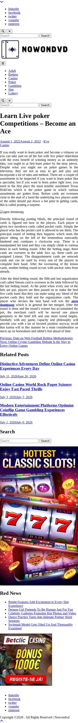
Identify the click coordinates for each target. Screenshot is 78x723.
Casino (12, 78)
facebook (14, 12)
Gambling (14, 86)
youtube (13, 20)
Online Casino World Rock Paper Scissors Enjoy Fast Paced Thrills (36, 386)
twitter (12, 16)
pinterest (13, 24)
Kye (46, 141)
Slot (11, 89)
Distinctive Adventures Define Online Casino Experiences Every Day (37, 366)
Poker (12, 82)
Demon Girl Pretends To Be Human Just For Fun (40, 609)
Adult (12, 71)
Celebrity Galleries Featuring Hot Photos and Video (42, 613)
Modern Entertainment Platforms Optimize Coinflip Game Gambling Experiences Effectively (37, 410)
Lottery (13, 93)
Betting (13, 74)
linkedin (13, 9)
